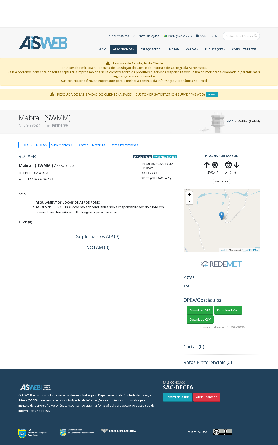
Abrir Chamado (207, 397)
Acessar (212, 94)
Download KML (228, 310)
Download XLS (200, 310)
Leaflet (223, 250)
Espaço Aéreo (151, 49)
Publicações (214, 49)
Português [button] (179, 36)
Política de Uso (197, 432)
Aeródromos (122, 49)
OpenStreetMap (250, 250)
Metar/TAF (99, 145)
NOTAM (174, 49)
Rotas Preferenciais (124, 145)
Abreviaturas (120, 36)
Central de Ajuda (147, 36)
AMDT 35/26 (208, 36)
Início (102, 49)
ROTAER (26, 145)
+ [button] (189, 194)
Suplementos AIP (63, 145)
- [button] (189, 201)
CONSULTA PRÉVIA (244, 49)
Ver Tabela (221, 181)
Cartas (191, 49)
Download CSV (200, 319)
